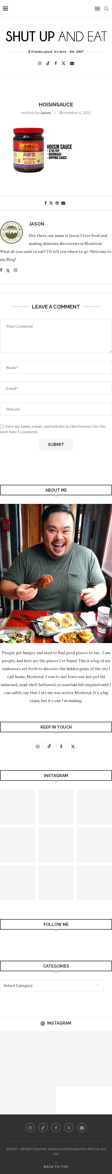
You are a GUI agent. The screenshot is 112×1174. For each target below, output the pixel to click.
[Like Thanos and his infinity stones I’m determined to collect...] (70, 1045)
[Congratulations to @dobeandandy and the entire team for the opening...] (42, 1073)
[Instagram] (39, 63)
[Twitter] (63, 63)
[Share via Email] (63, 203)
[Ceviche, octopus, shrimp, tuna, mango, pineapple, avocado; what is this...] (14, 1045)
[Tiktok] (48, 63)
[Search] (106, 8)
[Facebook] (56, 63)
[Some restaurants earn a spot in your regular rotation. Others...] (42, 1045)
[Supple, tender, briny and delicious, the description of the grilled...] (14, 1101)
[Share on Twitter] (51, 203)
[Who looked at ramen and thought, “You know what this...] (14, 1073)
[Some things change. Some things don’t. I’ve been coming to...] (56, 845)
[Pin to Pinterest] (57, 203)
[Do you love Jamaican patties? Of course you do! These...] (70, 1073)
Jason (45, 112)
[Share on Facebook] (46, 203)
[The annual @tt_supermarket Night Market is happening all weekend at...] (42, 1101)
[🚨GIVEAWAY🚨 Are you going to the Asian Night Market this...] (56, 883)
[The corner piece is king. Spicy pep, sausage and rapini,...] (56, 807)
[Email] (72, 63)
